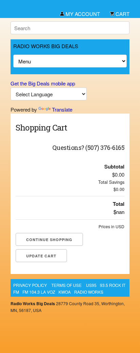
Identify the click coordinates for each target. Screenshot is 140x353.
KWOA (64, 292)
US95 (91, 285)
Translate (62, 109)
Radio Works (88, 292)
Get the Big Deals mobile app (43, 83)
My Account (82, 13)
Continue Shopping (49, 239)
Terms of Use (66, 285)
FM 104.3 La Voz (38, 292)
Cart (121, 13)
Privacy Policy (30, 285)
